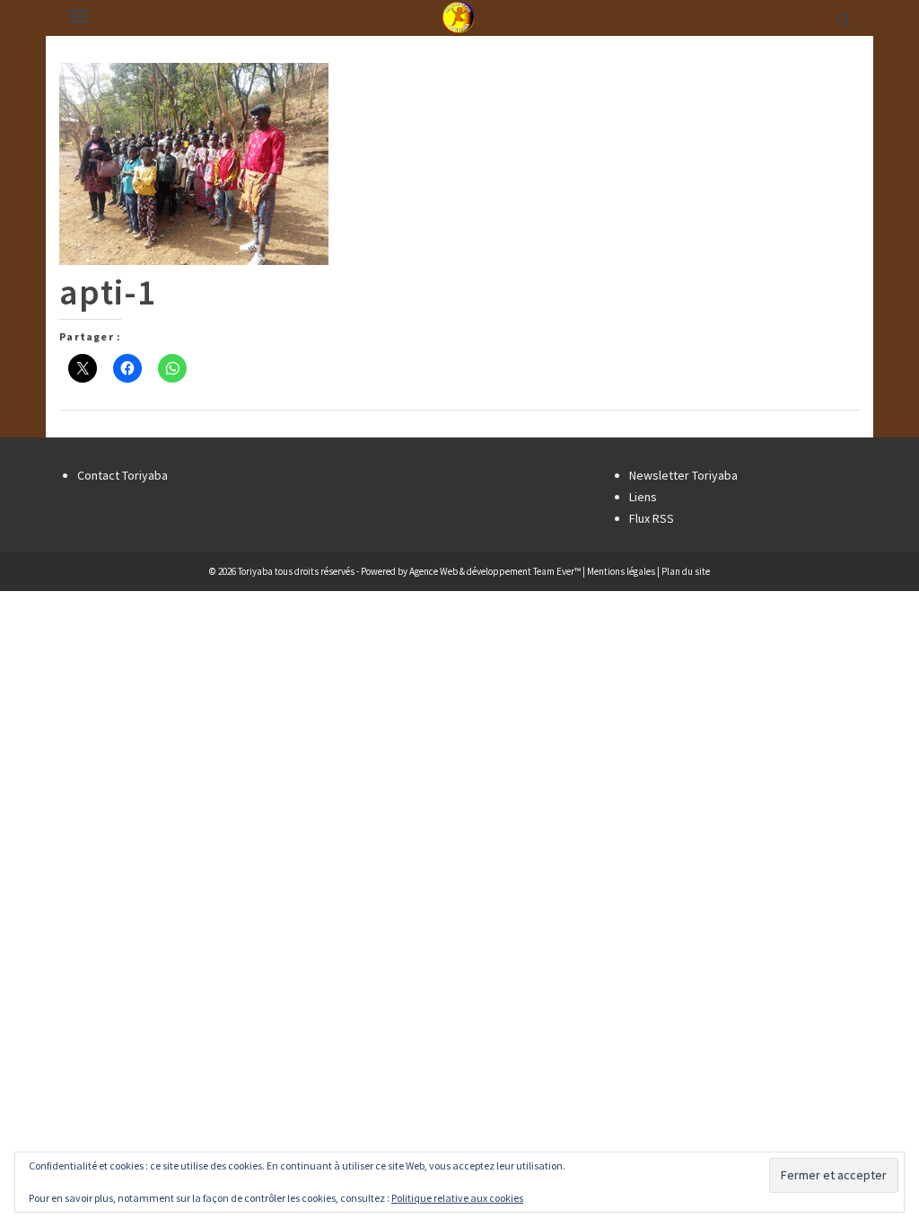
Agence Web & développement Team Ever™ (495, 571)
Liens (643, 497)
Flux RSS (651, 518)
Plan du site (685, 571)
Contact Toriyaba (122, 475)
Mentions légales (621, 571)
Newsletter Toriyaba (683, 475)
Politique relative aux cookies (457, 1198)
